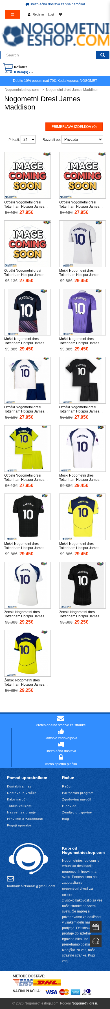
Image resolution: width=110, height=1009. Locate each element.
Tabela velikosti (19, 806)
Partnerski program (78, 793)
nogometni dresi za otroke (77, 891)
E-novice (69, 806)
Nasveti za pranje (21, 812)
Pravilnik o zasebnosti (25, 819)
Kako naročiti (17, 799)
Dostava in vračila (22, 793)
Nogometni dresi (84, 1003)
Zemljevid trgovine (77, 812)
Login (51, 14)
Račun (67, 786)
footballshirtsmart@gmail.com (31, 886)
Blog (65, 819)
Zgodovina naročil (76, 799)
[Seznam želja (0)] (60, 14)
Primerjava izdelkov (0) (74, 126)
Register (38, 14)
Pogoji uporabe (19, 825)
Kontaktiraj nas (19, 786)
